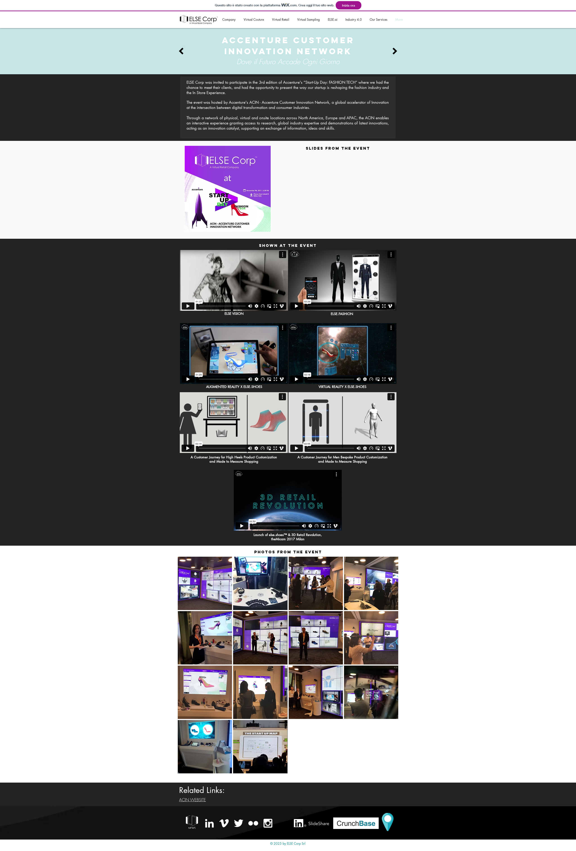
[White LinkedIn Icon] (209, 823)
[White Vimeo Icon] (224, 823)
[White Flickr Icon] (253, 823)
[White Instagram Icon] (268, 823)
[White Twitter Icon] (238, 823)
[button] (205, 583)
